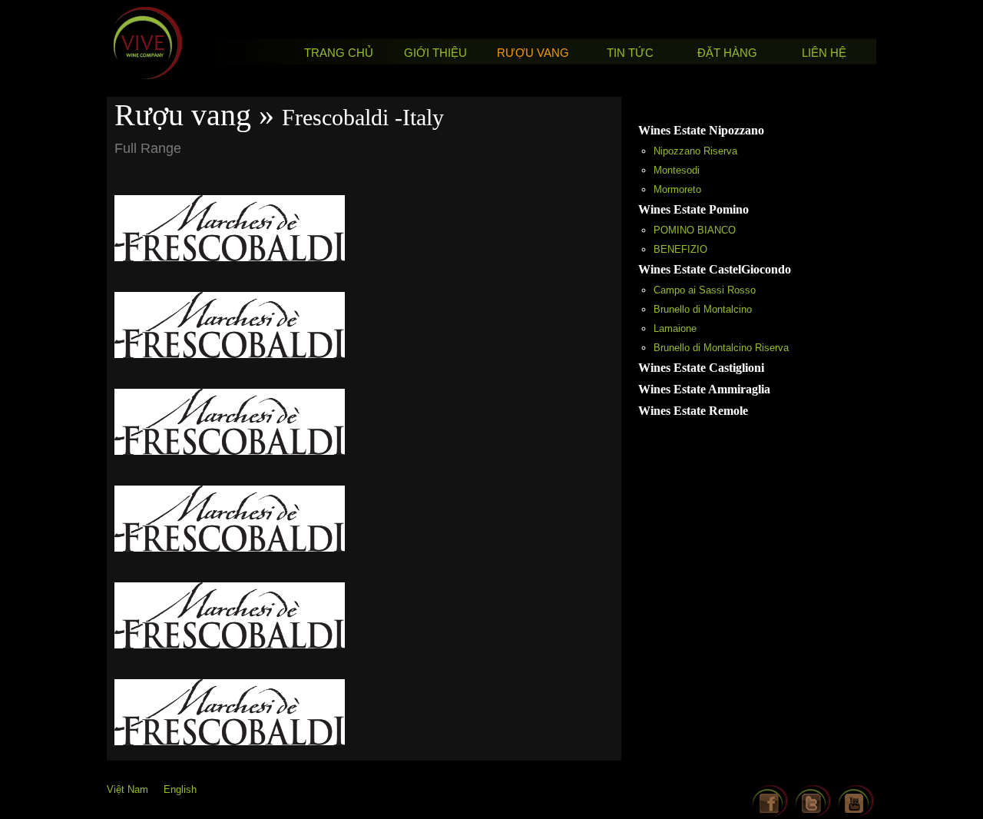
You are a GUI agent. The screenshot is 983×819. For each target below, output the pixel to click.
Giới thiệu (435, 52)
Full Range (147, 148)
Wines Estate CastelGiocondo (714, 269)
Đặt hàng (727, 52)
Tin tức (630, 52)
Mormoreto (677, 189)
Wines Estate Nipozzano (701, 130)
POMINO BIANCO (695, 230)
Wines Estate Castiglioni (701, 367)
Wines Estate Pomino (693, 209)
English (180, 789)
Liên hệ (824, 52)
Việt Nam (127, 789)
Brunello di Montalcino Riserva (721, 347)
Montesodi (677, 170)
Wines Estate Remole (693, 410)
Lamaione (675, 328)
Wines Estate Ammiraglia (704, 389)
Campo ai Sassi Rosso (705, 290)
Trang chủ (338, 52)
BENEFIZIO (680, 249)
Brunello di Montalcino (703, 309)
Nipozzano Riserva (695, 151)
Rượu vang (533, 52)
